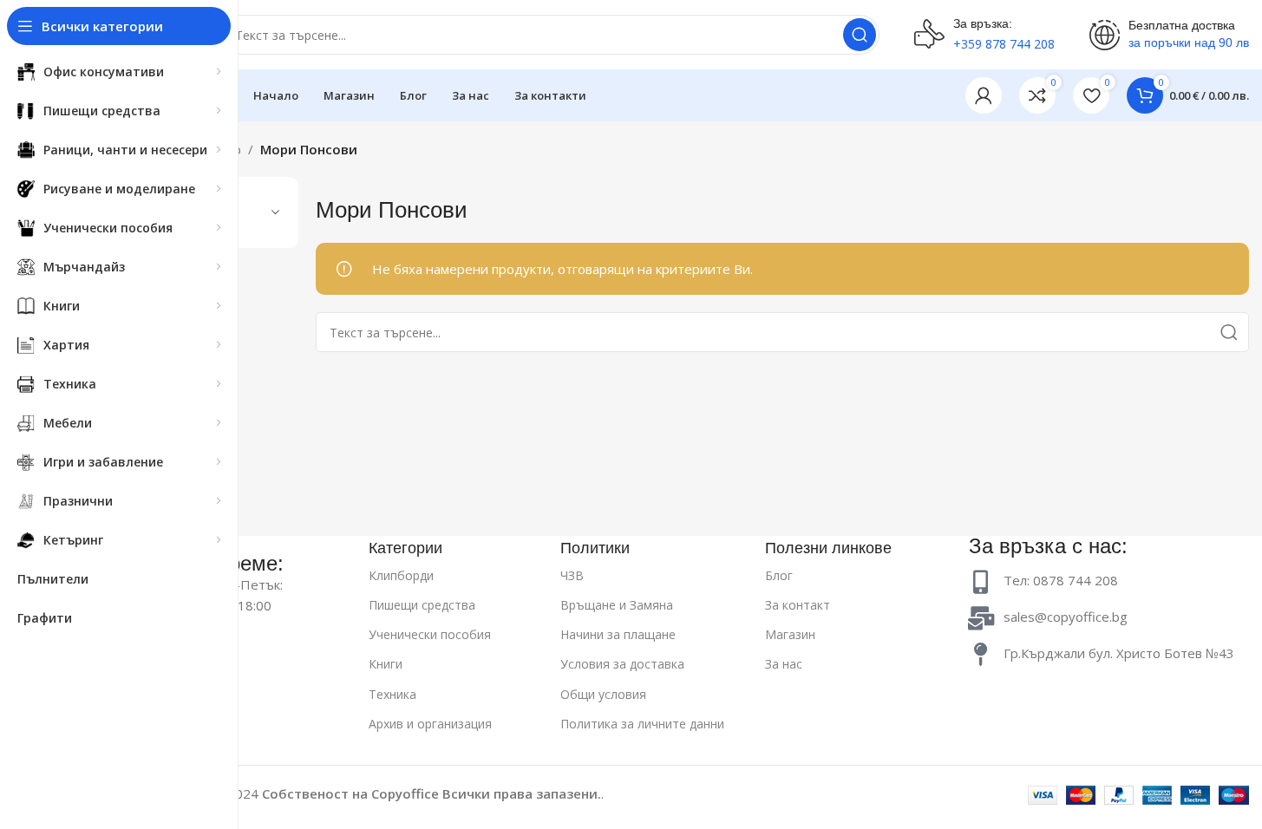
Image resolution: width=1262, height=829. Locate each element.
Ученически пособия (430, 634)
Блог (779, 575)
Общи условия (603, 694)
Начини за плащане (618, 634)
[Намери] (859, 34)
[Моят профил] (983, 95)
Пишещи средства (422, 605)
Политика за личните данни (642, 723)
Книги (385, 664)
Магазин (790, 634)
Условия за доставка (622, 664)
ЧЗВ (572, 575)
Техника (392, 694)
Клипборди (401, 575)
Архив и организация (430, 723)
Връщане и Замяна (616, 605)
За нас (783, 664)
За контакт (797, 605)
